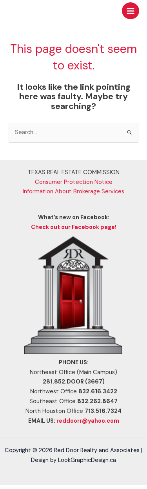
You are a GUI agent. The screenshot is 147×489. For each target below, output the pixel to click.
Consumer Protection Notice (74, 182)
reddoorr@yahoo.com (87, 421)
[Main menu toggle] (130, 11)
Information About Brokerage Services (73, 191)
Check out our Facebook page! (73, 227)
